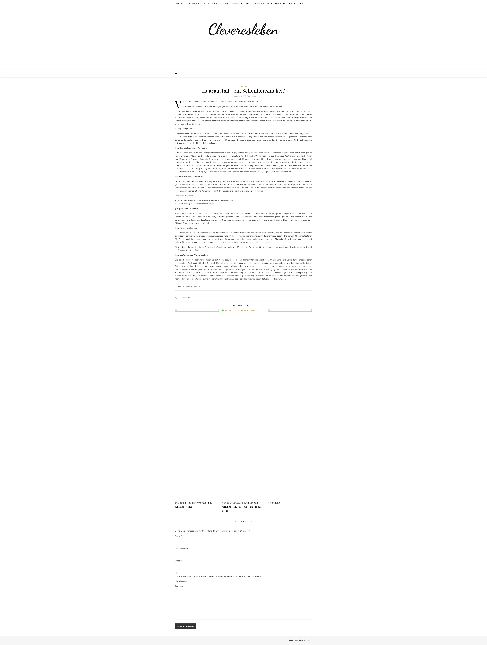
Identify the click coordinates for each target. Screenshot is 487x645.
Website (178, 560)
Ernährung (237, 3)
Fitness (300, 3)
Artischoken (274, 502)
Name (178, 536)
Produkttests (199, 3)
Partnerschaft (273, 3)
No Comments (250, 96)
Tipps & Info (289, 3)
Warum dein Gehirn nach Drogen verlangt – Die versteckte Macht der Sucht (242, 506)
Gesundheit (214, 3)
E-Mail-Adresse (182, 548)
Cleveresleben (243, 29)
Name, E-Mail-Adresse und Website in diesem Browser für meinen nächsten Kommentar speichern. (218, 576)
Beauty (178, 3)
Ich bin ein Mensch (185, 581)
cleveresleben (184, 297)
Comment (179, 586)
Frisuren (226, 3)
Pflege (187, 3)
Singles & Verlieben (254, 3)
